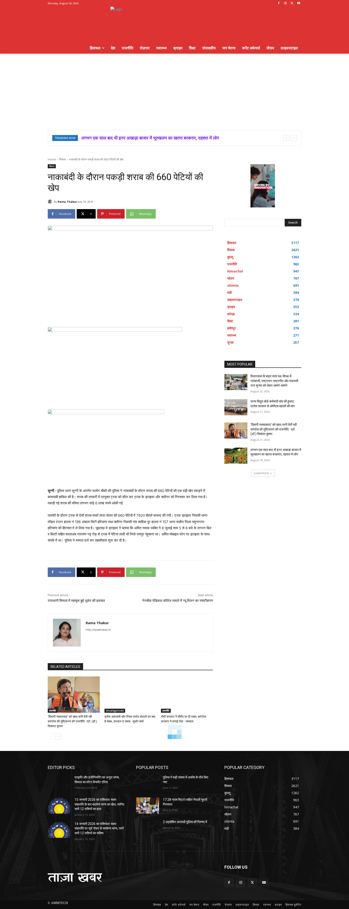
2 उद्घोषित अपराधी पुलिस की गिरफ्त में (185, 822)
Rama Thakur (67, 201)
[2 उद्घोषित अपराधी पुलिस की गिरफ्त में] (147, 828)
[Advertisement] (174, 89)
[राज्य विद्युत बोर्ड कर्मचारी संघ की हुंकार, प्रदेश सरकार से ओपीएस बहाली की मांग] (235, 407)
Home (52, 159)
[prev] (286, 138)
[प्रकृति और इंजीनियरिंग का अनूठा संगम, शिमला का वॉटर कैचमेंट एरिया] (59, 783)
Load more (261, 473)
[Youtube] (298, 3)
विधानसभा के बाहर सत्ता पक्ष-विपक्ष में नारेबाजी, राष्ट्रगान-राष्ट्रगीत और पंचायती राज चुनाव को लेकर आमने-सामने (274, 380)
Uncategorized (115, 710)
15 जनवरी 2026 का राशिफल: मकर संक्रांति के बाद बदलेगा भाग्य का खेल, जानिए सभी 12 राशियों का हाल (99, 804)
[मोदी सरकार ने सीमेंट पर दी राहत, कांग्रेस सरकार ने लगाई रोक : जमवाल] (187, 694)
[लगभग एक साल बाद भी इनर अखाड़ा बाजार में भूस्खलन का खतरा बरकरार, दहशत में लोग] (235, 456)
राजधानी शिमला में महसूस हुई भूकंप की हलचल (76, 601)
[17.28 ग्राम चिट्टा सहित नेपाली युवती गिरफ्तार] (147, 805)
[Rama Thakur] (51, 201)
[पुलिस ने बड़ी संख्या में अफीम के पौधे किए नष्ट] (147, 783)
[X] (292, 3)
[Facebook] (279, 3)
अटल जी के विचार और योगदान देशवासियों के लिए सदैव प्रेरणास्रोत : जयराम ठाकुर (146, 138)
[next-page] (58, 736)
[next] (294, 138)
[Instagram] (285, 3)
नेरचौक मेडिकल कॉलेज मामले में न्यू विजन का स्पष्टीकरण (177, 601)
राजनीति (52, 710)
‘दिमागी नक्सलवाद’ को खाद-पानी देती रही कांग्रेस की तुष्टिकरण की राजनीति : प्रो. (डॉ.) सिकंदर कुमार (72, 721)
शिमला (62, 159)
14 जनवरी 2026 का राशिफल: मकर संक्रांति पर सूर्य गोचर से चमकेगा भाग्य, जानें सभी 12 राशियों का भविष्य (99, 828)
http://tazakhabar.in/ (98, 629)
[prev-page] (51, 736)
